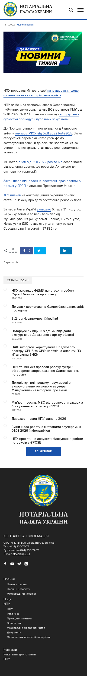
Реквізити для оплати (19, 654)
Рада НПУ (13, 613)
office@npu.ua (21, 554)
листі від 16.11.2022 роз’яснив (40, 162)
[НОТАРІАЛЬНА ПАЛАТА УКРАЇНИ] (43, 491)
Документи (14, 632)
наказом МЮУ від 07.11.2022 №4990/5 (43, 133)
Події (7, 599)
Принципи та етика (19, 618)
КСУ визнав (12, 195)
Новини (9, 579)
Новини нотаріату (18, 589)
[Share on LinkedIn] (66, 250)
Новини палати (17, 584)
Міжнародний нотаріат (21, 593)
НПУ (6, 604)
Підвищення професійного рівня (29, 637)
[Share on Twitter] (40, 250)
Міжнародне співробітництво (26, 627)
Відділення (14, 623)
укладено (44, 209)
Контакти (10, 650)
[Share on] (53, 250)
